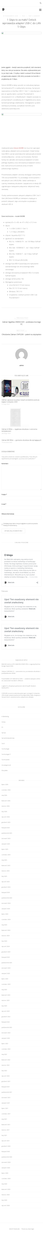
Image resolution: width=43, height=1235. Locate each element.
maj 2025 (4, 860)
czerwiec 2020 (6, 1178)
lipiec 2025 (5, 849)
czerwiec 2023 (6, 984)
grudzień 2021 (6, 1081)
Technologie (5, 749)
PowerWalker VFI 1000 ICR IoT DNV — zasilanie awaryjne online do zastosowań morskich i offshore (21, 680)
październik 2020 (7, 1157)
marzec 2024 (5, 936)
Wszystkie (5, 770)
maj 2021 (4, 1119)
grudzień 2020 (6, 1146)
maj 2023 (4, 989)
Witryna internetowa (8, 514)
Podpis (4, 494)
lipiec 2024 (5, 914)
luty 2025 (4, 876)
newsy (3, 722)
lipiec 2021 (5, 1108)
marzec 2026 (5, 806)
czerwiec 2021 (6, 1114)
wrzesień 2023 (6, 968)
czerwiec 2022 (6, 1049)
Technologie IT (6, 754)
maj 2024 (4, 925)
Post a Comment (34, 16)
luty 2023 (4, 1006)
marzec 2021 (5, 1130)
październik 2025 (7, 833)
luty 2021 (4, 1135)
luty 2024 (4, 941)
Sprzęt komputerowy (8, 738)
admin (21, 365)
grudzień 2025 (6, 822)
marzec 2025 (5, 871)
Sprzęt (4, 733)
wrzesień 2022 (6, 1033)
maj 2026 (4, 795)
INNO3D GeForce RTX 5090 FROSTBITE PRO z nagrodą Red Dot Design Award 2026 (21, 665)
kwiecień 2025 (6, 865)
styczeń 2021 (6, 1141)
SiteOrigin (31, 1229)
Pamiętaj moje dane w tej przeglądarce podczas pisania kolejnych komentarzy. (20, 524)
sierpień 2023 (6, 973)
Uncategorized (6, 765)
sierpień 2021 (6, 1103)
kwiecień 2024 (6, 930)
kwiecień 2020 (6, 1189)
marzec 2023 (5, 1000)
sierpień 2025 (6, 844)
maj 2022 (4, 1054)
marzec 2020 (5, 1195)
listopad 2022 (6, 1022)
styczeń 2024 (6, 946)
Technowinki (5, 760)
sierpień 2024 (6, 909)
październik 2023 (7, 963)
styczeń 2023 (6, 1011)
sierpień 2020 (6, 1168)
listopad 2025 (6, 828)
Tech (23, 16)
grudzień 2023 (6, 952)
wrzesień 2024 (6, 903)
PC (2, 727)
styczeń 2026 (6, 817)
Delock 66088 (18, 148)
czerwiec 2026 (6, 790)
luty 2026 (4, 811)
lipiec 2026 (5, 784)
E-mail (4, 504)
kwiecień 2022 (6, 1060)
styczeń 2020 (6, 1205)
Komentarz (5, 463)
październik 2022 (7, 1027)
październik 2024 (7, 898)
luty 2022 (4, 1071)
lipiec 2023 (5, 979)
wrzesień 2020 (6, 1162)
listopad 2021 (6, 1087)
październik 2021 (7, 1092)
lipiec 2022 (5, 1043)
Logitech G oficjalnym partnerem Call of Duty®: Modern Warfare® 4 (19, 687)
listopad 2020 (6, 1151)
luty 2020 (4, 1200)
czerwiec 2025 (6, 855)
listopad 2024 (6, 892)
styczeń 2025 (6, 882)
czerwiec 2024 (6, 919)
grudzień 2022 (6, 1017)
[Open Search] (40, 3)
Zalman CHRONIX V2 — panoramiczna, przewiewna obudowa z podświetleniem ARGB (21, 672)
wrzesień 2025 (6, 838)
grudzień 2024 (6, 887)
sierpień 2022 (6, 1038)
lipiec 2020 (5, 1173)
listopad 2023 (6, 957)
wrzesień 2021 (6, 1097)
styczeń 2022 (6, 1076)
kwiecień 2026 (6, 801)
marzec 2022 (5, 1065)
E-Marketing (5, 716)
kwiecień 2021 (6, 1124)
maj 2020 (4, 1184)
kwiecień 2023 (6, 995)
